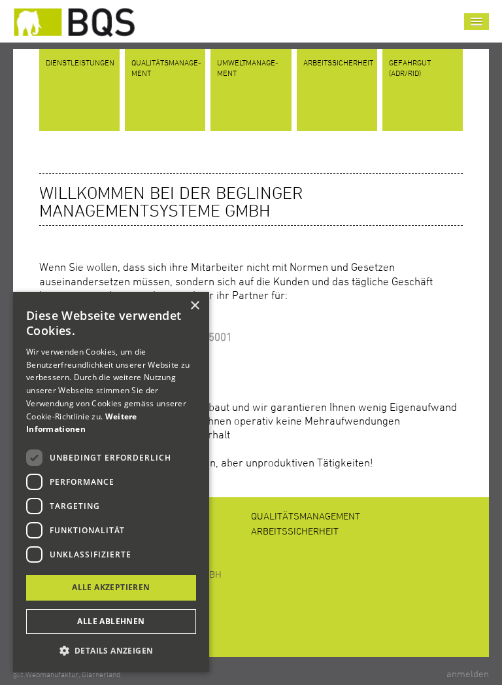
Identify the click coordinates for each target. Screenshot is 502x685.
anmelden (467, 673)
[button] (111, 650)
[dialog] (111, 482)
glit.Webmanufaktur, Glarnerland (66, 673)
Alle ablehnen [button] (110, 621)
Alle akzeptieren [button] (111, 587)
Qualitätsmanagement (305, 515)
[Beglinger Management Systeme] (74, 18)
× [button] (194, 306)
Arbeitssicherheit (295, 530)
